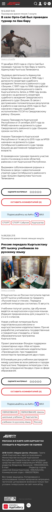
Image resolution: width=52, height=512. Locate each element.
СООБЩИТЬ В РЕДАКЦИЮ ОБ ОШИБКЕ (22, 445)
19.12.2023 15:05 (8, 11)
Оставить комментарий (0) (26, 202)
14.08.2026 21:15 (8, 235)
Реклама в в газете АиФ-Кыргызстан (23, 441)
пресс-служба (8, 59)
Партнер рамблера (25, 499)
